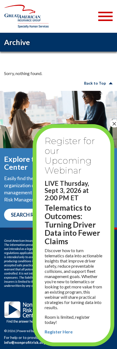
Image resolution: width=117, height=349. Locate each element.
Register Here (59, 331)
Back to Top (95, 83)
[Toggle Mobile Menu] (105, 16)
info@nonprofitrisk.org (25, 342)
